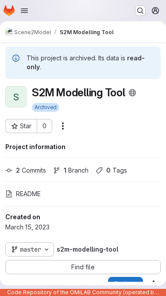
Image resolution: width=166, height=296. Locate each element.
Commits (31, 170)
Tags (116, 170)
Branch (76, 170)
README (28, 193)
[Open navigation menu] (24, 11)
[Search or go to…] (140, 10)
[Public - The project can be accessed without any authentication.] (132, 92)
